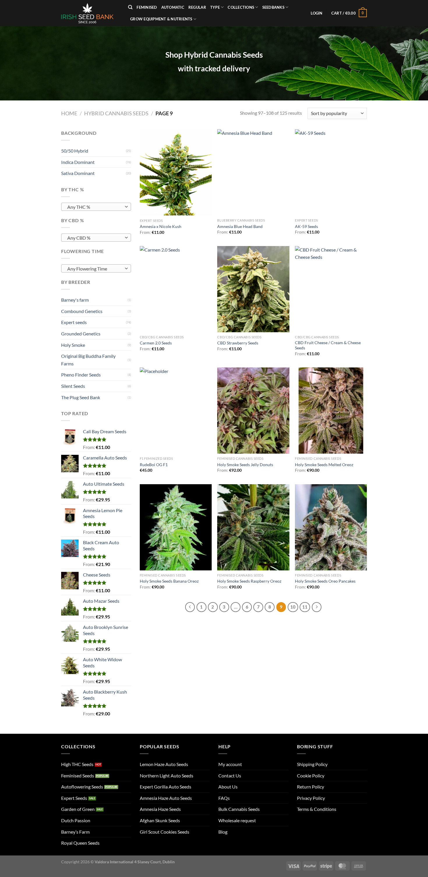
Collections (241, 7)
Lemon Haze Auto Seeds (164, 764)
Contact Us (229, 775)
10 (293, 606)
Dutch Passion (75, 820)
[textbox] (95, 207)
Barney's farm (75, 300)
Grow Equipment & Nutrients (161, 19)
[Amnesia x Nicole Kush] (176, 172)
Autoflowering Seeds (82, 786)
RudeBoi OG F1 (154, 464)
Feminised (147, 7)
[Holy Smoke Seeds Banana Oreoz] (176, 527)
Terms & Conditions (316, 809)
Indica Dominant (78, 162)
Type (215, 7)
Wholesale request (237, 820)
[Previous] (190, 607)
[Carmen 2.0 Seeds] (176, 289)
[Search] (130, 7)
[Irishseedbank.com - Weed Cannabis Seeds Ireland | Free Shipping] (90, 13)
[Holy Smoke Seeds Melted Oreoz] (331, 410)
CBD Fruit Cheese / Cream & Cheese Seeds (328, 345)
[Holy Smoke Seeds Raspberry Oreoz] (253, 527)
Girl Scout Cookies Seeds (164, 831)
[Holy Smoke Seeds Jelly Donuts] (253, 410)
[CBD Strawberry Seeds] (253, 289)
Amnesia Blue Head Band (240, 226)
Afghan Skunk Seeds (160, 820)
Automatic (172, 7)
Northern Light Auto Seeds (166, 775)
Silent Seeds (73, 386)
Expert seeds (74, 322)
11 (304, 606)
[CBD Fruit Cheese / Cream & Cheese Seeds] (331, 289)
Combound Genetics (81, 311)
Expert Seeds (74, 798)
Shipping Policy (312, 764)
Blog (222, 831)
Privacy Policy (311, 798)
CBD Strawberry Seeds (237, 342)
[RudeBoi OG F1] (176, 410)
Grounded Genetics (80, 333)
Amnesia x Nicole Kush (160, 226)
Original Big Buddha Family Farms (88, 359)
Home (69, 113)
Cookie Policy (310, 775)
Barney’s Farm (75, 831)
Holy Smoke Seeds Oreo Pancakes (325, 581)
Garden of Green (78, 809)
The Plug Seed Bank (80, 397)
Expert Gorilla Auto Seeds (165, 786)
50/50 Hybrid (74, 150)
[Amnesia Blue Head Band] (253, 172)
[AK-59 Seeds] (331, 172)
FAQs (224, 798)
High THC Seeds (77, 764)
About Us (228, 786)
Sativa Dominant (78, 173)
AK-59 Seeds (306, 226)
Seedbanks (273, 7)
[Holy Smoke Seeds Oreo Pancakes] (331, 527)
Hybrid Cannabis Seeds (116, 113)
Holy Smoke (73, 345)
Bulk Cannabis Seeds (239, 809)
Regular (197, 7)
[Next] (317, 607)
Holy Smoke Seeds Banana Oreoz (169, 581)
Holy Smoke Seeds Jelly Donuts (245, 464)
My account (230, 764)
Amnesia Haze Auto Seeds (166, 798)
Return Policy (310, 786)
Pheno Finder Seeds (81, 374)
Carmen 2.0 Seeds (156, 342)
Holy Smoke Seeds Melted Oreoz (324, 464)
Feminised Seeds (77, 775)
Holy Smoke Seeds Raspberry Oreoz (249, 581)
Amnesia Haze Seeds (160, 809)
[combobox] (96, 207)
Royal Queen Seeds (80, 843)
